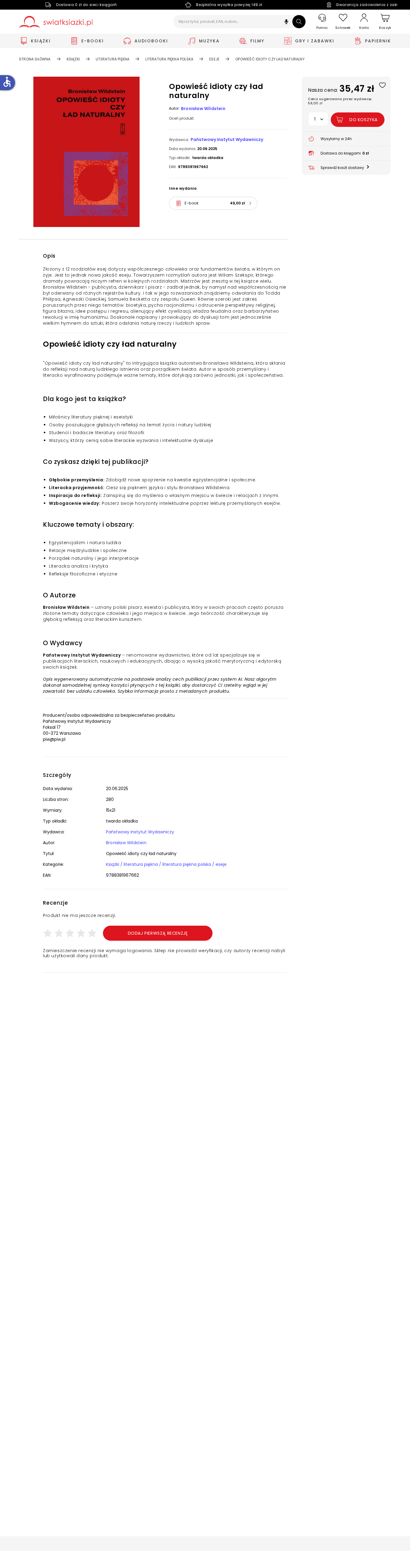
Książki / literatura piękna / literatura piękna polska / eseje (166, 864)
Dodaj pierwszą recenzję (158, 933)
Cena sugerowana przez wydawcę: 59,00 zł (340, 101)
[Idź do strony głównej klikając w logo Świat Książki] (55, 22)
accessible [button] (7, 82)
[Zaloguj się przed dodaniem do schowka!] (382, 85)
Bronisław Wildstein (203, 109)
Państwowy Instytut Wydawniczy (227, 139)
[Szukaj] (299, 21)
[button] (286, 22)
